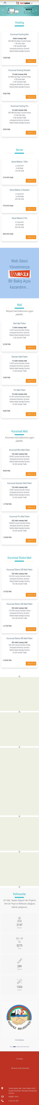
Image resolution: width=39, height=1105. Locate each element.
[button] (3, 10)
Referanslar (19, 894)
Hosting (19, 22)
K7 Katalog (19, 1059)
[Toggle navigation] (5, 2)
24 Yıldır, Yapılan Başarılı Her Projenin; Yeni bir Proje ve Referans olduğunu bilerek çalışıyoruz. (19, 903)
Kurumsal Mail (19, 431)
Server (19, 150)
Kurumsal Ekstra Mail (19, 557)
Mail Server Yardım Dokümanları (20, 1068)
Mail (19, 305)
